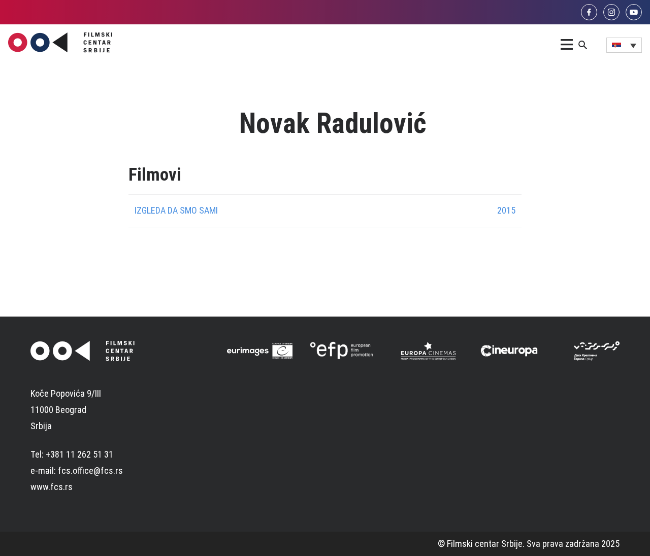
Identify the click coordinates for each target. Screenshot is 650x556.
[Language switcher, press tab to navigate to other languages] (624, 45)
